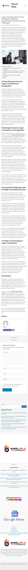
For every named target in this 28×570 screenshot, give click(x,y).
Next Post (14, 340)
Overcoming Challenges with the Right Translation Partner (13, 73)
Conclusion (5, 76)
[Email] (13, 330)
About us (14, 526)
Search (3, 404)
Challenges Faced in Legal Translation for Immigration (13, 70)
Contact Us (14, 528)
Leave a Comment (5, 25)
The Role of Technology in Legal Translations (12, 75)
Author (4, 77)
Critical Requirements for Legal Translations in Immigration (12, 69)
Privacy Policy (14, 529)
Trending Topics (14, 531)
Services (12, 25)
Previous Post (14, 337)
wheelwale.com (23, 563)
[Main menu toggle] (25, 5)
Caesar (5, 326)
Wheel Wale (14, 5)
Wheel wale (3, 549)
